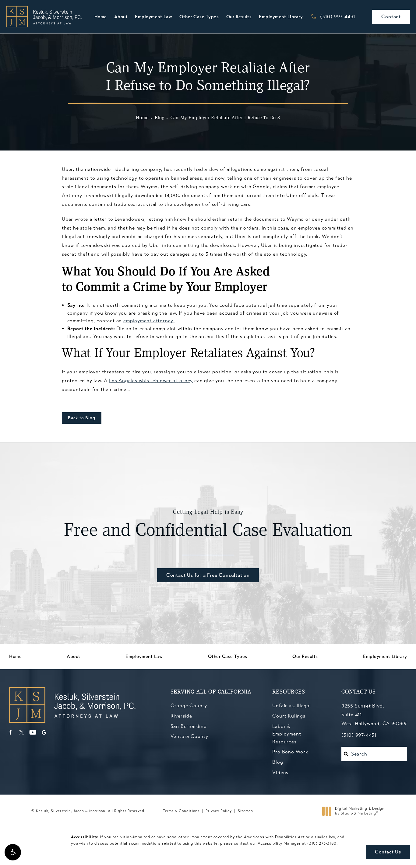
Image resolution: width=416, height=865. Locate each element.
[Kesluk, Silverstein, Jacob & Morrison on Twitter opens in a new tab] (21, 732)
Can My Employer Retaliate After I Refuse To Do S (225, 118)
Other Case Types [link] (199, 16)
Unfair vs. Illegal (291, 705)
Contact (391, 16)
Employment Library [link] (281, 16)
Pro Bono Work (290, 752)
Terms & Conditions (181, 811)
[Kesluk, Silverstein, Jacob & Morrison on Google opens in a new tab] (44, 732)
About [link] (121, 16)
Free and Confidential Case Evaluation (208, 524)
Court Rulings (288, 716)
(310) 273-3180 (322, 843)
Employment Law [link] (153, 16)
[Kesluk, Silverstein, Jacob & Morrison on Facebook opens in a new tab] (10, 732)
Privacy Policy (219, 811)
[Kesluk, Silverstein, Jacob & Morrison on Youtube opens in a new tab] (33, 732)
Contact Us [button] (388, 852)
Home (142, 118)
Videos (280, 772)
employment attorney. (149, 321)
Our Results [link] (239, 16)
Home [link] (100, 16)
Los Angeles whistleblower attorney (151, 380)
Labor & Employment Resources (286, 734)
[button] (13, 852)
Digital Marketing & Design (360, 811)
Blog (159, 118)
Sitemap (245, 811)
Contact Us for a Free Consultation (208, 575)
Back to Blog (81, 417)
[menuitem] (100, 16)
